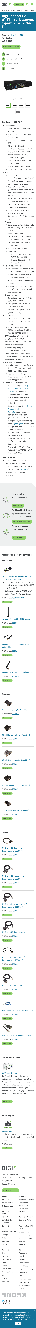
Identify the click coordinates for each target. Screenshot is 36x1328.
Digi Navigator (18, 423)
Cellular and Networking (23, 1204)
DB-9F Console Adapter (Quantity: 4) (15, 710)
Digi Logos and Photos (7, 1260)
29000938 (24, 469)
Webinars (5, 1281)
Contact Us (19, 4)
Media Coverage (25, 1279)
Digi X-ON (5, 1226)
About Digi (23, 1253)
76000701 (15, 814)
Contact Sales (18, 506)
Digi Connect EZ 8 (17, 35)
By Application (7, 1202)
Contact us (10, 68)
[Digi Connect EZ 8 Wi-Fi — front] (21, 105)
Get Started (7, 1101)
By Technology (7, 1206)
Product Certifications (14, 63)
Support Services (8, 1131)
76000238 (15, 936)
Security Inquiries (25, 1177)
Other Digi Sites (25, 1282)
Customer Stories (8, 1256)
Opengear (5, 1234)
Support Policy (24, 1235)
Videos (4, 1278)
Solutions (5, 1196)
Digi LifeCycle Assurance (7, 1221)
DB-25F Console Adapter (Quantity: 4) (16, 760)
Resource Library (8, 1272)
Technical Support (26, 1217)
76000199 (15, 883)
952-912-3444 (7, 1181)
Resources (6, 1250)
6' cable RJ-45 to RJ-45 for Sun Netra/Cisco (18, 1010)
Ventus (4, 1244)
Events (4, 1265)
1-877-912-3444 (8, 1177)
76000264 (15, 989)
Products (22, 1196)
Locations (22, 1275)
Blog (3, 1253)
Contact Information (10, 1174)
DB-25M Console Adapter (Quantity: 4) (16, 735)
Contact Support (19, 537)
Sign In (4, 1275)
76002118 (15, 651)
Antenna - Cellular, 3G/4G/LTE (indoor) (16, 619)
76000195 (15, 855)
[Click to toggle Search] (27, 4)
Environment (24, 1262)
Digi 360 (5, 1217)
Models (27, 11)
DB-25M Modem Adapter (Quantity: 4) (16, 785)
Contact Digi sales (8, 1184)
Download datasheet (14, 59)
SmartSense (6, 1241)
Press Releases (24, 1285)
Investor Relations (26, 1269)
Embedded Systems (26, 1199)
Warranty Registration (23, 1243)
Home (3, 11)
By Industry (6, 1199)
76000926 (15, 623)
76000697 (15, 714)
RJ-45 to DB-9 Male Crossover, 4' (14, 985)
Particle (4, 1238)
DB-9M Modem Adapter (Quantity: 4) (15, 810)
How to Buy (7, 602)
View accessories (12, 54)
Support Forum (25, 1232)
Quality (21, 1288)
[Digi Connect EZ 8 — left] (27, 105)
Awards (22, 1256)
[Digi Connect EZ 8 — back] (14, 105)
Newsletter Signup (10, 1190)
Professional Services (23, 1210)
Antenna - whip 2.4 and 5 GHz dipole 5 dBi (17, 672)
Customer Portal (25, 1220)
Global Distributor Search (22, 522)
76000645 (15, 1039)
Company (23, 1250)
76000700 (15, 789)
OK (18, 1324)
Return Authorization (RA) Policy (26, 1226)
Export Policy (24, 1266)
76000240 (15, 964)
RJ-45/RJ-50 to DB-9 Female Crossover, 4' (17, 1035)
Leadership (23, 1272)
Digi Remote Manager (10, 1073)
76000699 (15, 764)
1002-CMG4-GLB (18, 598)
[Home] (6, 4)
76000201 (15, 911)
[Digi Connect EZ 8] (8, 105)
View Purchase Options (11, 47)
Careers (22, 1259)
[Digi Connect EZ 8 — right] (18, 111)
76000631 (15, 1014)
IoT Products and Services (15, 11)
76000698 (15, 739)
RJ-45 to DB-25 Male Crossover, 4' (14, 932)
